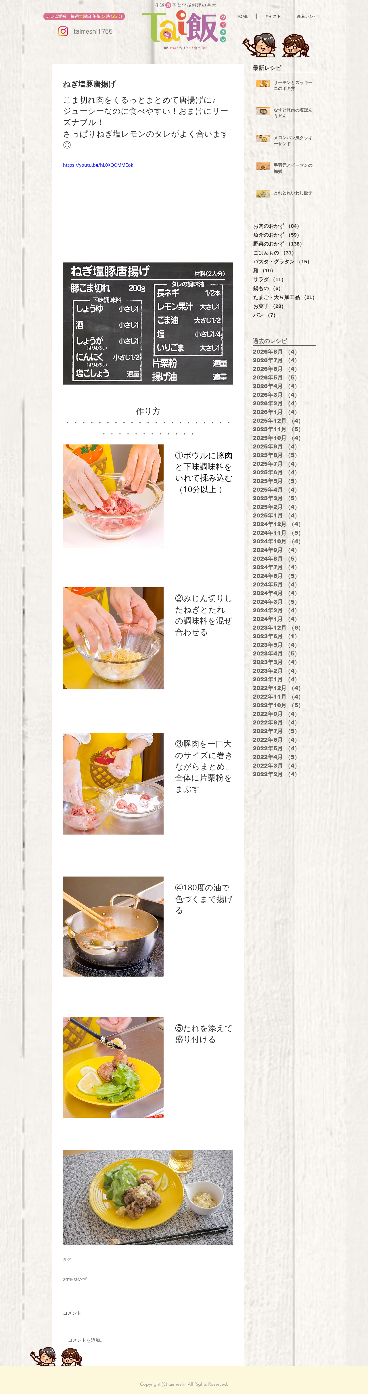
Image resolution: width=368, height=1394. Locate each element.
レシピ (68, 1268)
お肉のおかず (75, 1279)
